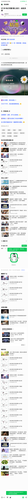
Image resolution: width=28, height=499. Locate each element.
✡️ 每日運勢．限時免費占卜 (8, 100)
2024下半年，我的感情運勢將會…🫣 (11, 104)
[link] (7, 497)
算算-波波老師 (11, 39)
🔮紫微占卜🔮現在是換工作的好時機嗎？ (12, 118)
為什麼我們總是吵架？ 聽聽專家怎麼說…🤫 (13, 122)
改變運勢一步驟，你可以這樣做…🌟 (11, 115)
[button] (3, 497)
